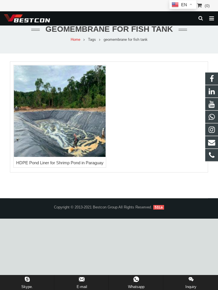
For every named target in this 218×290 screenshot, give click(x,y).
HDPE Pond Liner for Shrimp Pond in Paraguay (60, 162)
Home (75, 40)
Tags (92, 40)
